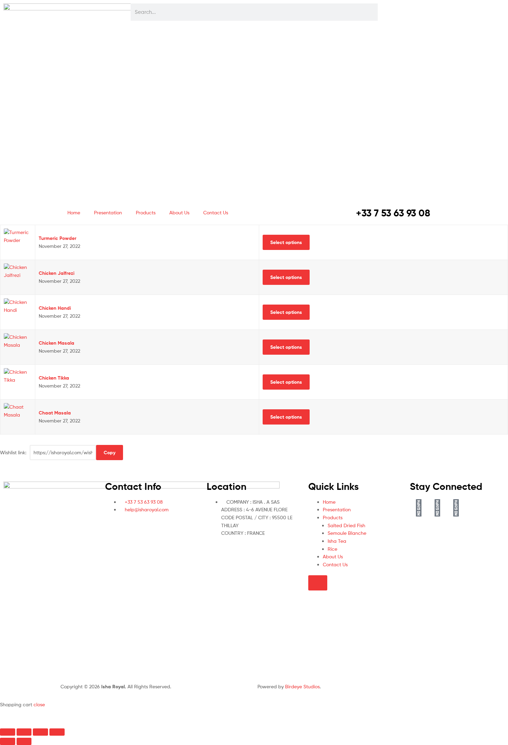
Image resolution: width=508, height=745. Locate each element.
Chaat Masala (55, 413)
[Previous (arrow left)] (7, 741)
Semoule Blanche (347, 533)
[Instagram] (455, 506)
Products (146, 212)
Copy (109, 452)
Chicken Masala (56, 343)
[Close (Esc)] (57, 732)
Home (73, 212)
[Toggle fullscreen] (24, 732)
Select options (286, 242)
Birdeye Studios (302, 686)
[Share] (40, 732)
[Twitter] (437, 506)
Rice (332, 549)
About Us (179, 212)
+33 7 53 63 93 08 (393, 213)
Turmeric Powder (57, 238)
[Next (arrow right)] (24, 741)
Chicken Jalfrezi (56, 273)
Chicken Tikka (54, 378)
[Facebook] (418, 506)
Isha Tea (337, 541)
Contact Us (215, 212)
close (39, 704)
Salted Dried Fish (346, 525)
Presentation (108, 212)
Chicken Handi (55, 308)
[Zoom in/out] (7, 732)
